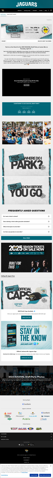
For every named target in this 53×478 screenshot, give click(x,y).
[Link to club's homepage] (2, 10)
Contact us (26, 462)
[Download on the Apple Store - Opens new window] (21, 445)
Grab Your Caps (26, 317)
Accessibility (26, 460)
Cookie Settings (4, 475)
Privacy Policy (26, 457)
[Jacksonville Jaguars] (26, 451)
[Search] (48, 10)
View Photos (26, 384)
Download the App (26, 357)
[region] (26, 471)
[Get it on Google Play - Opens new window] (31, 445)
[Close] (50, 465)
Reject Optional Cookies (45, 475)
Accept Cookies (34, 475)
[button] (26, 85)
